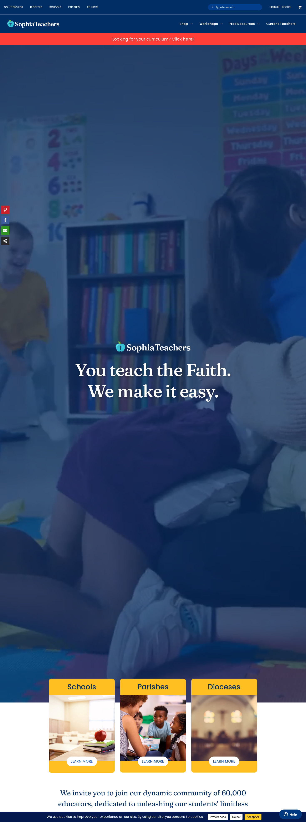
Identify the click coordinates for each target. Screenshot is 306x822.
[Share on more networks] (5, 241)
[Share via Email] (5, 230)
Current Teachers (281, 24)
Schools (55, 7)
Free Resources (242, 24)
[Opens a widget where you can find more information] (290, 815)
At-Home (92, 7)
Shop (183, 24)
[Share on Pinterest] (5, 210)
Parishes (74, 7)
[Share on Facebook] (5, 220)
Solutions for (13, 7)
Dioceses (36, 7)
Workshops (208, 24)
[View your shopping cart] (300, 7)
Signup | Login (280, 7)
